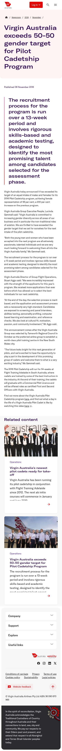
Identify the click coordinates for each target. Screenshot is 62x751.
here (26, 399)
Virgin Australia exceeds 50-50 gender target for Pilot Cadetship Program (30, 47)
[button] (36, 5)
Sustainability (31, 677)
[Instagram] (44, 663)
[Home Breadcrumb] (6, 17)
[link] (16, 17)
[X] (55, 663)
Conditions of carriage (17, 674)
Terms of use (50, 674)
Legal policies (49, 677)
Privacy (35, 674)
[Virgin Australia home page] (8, 4)
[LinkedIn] (49, 663)
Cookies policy (13, 677)
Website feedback (22, 686)
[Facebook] (38, 663)
